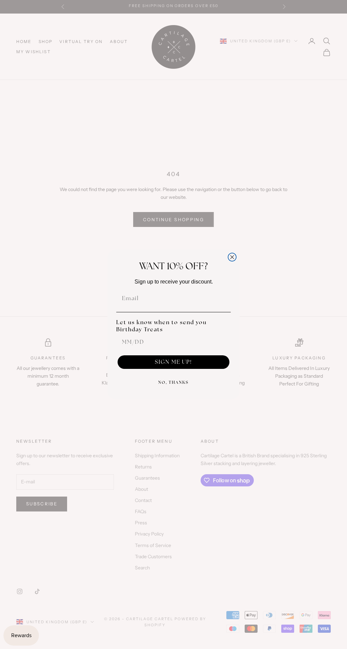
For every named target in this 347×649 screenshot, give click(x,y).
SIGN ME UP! (173, 361)
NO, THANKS (173, 382)
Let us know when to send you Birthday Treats (161, 326)
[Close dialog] (232, 257)
